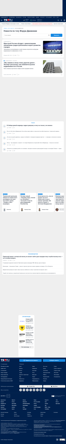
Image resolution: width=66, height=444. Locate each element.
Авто (20, 366)
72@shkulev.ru (14, 431)
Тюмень (5, 28)
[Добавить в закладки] (61, 55)
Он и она (45, 366)
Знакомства (19, 17)
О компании (3, 370)
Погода (24, 17)
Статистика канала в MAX (7, 380)
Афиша (37, 17)
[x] (37, 390)
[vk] (24, 390)
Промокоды (12, 17)
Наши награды (4, 372)
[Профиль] (64, 20)
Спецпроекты (57, 376)
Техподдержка (4, 376)
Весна (20, 370)
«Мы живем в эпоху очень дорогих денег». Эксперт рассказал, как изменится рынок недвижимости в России (19, 64)
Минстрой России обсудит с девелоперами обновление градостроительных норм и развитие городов (22, 45)
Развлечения (46, 376)
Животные (21, 378)
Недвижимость (4, 17)
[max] (34, 390)
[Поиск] (58, 20)
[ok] (27, 390)
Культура (34, 370)
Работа (44, 374)
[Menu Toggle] (1, 20)
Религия (45, 378)
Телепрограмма (31, 17)
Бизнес (21, 368)
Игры (54, 17)
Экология (56, 372)
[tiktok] (44, 390)
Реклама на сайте (5, 366)
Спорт (55, 366)
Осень (44, 368)
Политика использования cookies (40, 432)
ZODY (57, 17)
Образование (35, 380)
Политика (45, 370)
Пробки (33, 20)
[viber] (30, 390)
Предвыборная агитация (6, 378)
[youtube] (40, 390)
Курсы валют (49, 17)
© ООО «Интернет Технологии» (7, 439)
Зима (33, 366)
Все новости (11, 28)
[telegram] (20, 390)
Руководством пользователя (39, 425)
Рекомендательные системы (39, 434)
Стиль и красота (57, 368)
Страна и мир (57, 370)
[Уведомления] (61, 20)
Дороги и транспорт (23, 374)
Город (20, 372)
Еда (20, 376)
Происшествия (46, 372)
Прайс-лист (3, 368)
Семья (44, 380)
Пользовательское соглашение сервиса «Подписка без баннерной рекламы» (48, 435)
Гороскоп (42, 17)
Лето (33, 372)
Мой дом (34, 374)
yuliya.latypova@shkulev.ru (60, 420)
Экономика (56, 374)
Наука (33, 376)
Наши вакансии (4, 374)
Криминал (34, 368)
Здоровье (21, 380)
